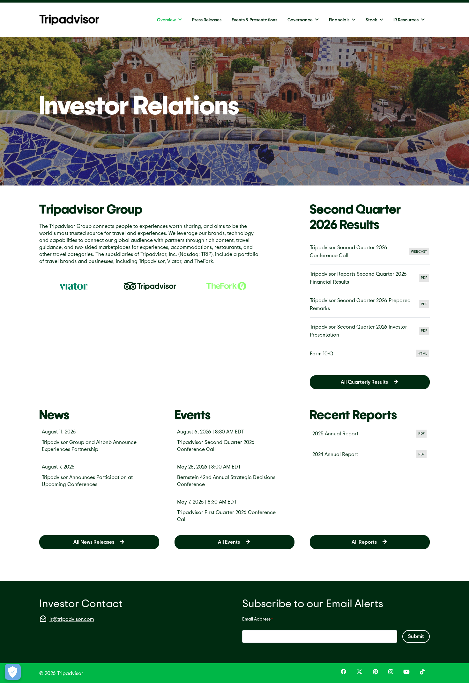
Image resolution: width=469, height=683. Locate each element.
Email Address (257, 618)
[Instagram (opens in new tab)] (390, 672)
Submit (416, 636)
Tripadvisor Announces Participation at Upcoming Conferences (87, 480)
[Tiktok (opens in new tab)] (422, 672)
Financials (339, 19)
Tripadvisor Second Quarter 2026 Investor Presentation (370, 330)
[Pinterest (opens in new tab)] (375, 672)
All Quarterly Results (364, 382)
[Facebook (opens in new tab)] (344, 672)
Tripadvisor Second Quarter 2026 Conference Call (370, 251)
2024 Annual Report (369, 455)
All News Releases (93, 542)
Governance (300, 19)
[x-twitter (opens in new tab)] (360, 672)
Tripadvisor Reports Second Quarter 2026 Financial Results (370, 278)
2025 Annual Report (369, 434)
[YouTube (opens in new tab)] (406, 672)
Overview (166, 19)
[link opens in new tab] (73, 286)
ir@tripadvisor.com (71, 619)
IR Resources (406, 19)
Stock (371, 19)
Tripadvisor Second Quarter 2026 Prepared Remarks (370, 304)
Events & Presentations (254, 19)
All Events (229, 542)
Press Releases (206, 19)
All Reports (364, 542)
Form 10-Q (370, 355)
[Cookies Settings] (13, 672)
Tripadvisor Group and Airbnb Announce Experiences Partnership (89, 445)
